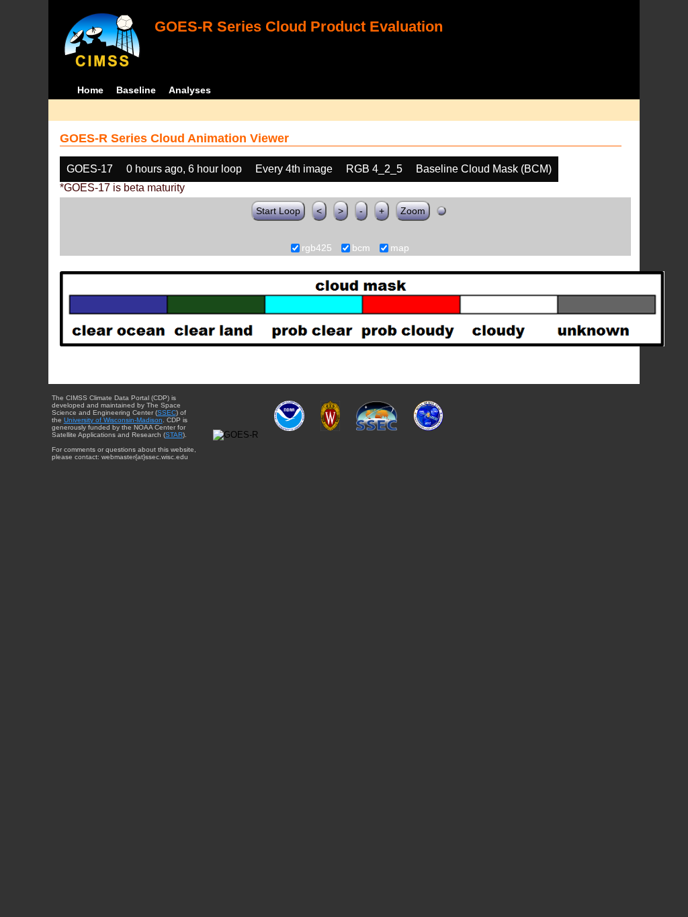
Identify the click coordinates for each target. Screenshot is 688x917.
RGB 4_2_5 (374, 169)
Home (90, 90)
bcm (361, 248)
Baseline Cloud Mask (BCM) (484, 169)
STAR (174, 434)
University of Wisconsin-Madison (113, 420)
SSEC (166, 412)
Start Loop (278, 210)
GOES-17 (90, 169)
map (399, 248)
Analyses (190, 90)
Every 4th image (294, 169)
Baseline (136, 90)
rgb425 (317, 248)
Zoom (412, 210)
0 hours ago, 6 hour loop (184, 169)
